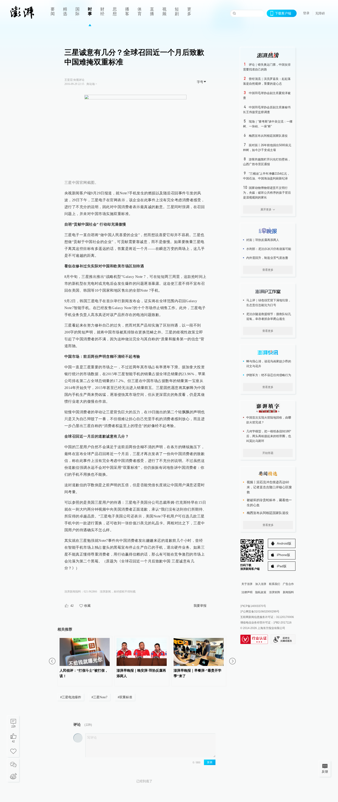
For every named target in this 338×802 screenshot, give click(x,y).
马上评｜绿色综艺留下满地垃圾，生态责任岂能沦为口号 (268, 303)
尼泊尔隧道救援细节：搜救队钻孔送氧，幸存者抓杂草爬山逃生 (268, 316)
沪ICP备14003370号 (253, 606)
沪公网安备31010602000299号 (259, 611)
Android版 (284, 543)
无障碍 (320, 13)
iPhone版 (283, 555)
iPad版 (281, 566)
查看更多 (267, 269)
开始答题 (267, 453)
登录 (306, 13)
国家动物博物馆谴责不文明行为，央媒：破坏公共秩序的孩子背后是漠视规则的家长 (267, 192)
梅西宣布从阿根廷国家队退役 (268, 135)
